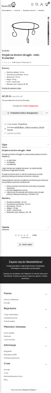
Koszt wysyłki (9, 333)
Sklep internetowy (23, 390)
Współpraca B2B (10, 355)
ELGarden (5, 50)
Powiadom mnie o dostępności (24, 113)
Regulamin (28, 274)
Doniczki (17, 10)
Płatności (7, 336)
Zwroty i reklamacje (11, 300)
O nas (6, 373)
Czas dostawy (9, 340)
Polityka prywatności (12, 358)
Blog (5, 380)
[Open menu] (32, 4)
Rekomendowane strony (13, 376)
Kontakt (7, 303)
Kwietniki (41, 10)
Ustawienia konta (10, 318)
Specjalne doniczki (29, 10)
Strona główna (6, 10)
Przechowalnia (9, 321)
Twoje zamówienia (11, 315)
